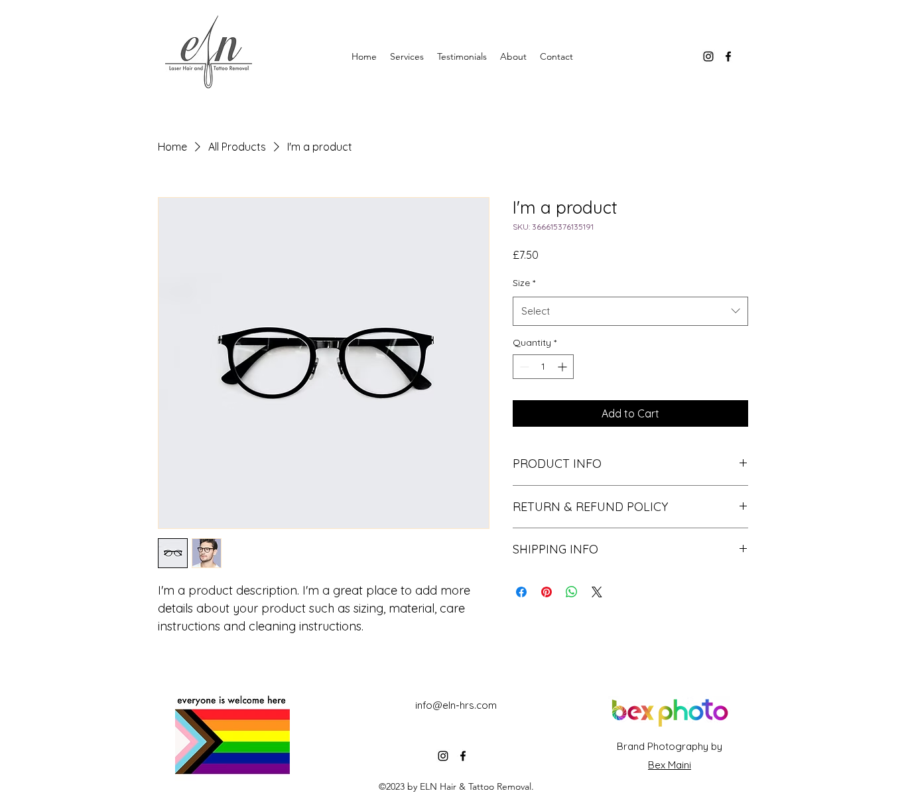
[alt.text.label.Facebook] (728, 56)
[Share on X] (597, 592)
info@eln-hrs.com (456, 705)
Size (524, 283)
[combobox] (630, 311)
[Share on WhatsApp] (572, 592)
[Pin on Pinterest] (546, 592)
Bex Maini (669, 765)
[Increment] (563, 366)
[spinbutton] (543, 366)
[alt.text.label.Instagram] (708, 56)
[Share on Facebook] (521, 592)
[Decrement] (523, 366)
